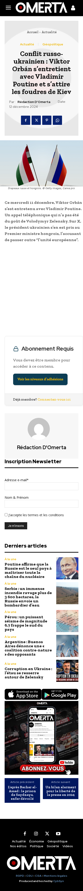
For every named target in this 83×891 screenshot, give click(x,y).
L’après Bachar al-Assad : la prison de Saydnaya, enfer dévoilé (22, 792)
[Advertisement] (41, 290)
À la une (10, 559)
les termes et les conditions (43, 515)
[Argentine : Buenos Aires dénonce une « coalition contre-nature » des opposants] (67, 646)
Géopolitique (52, 44)
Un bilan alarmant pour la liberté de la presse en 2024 (60, 791)
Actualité (49, 32)
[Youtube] (58, 833)
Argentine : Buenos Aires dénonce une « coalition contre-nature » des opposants (28, 648)
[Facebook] (25, 120)
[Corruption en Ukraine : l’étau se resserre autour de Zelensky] (67, 671)
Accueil (33, 32)
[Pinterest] (46, 120)
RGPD (20, 876)
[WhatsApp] (57, 120)
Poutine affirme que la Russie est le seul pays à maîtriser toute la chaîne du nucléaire (28, 570)
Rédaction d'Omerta (34, 102)
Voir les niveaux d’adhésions (40, 379)
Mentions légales (55, 876)
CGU (29, 876)
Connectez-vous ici (54, 399)
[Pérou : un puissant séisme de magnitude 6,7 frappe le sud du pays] (67, 621)
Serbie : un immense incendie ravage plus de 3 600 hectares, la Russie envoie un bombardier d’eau (28, 597)
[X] (36, 120)
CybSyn (58, 881)
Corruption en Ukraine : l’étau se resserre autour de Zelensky (28, 673)
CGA (38, 876)
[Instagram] (36, 833)
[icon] (73, 9)
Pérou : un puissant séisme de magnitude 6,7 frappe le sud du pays (26, 623)
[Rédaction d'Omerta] (41, 429)
